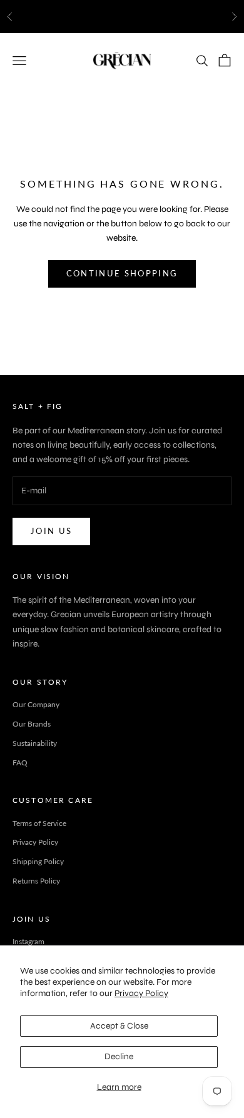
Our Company (36, 704)
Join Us (51, 531)
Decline (118, 1056)
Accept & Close (119, 1025)
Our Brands (32, 723)
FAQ (20, 762)
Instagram (28, 941)
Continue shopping (122, 273)
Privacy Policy (141, 993)
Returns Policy (36, 880)
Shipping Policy (38, 861)
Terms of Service (39, 823)
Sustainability (35, 743)
